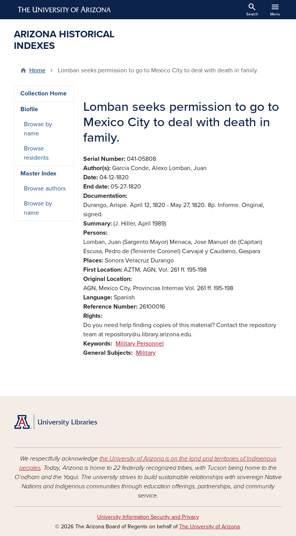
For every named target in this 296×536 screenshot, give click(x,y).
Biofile (29, 109)
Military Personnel (140, 343)
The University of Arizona (209, 526)
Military (146, 353)
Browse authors (45, 188)
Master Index (38, 173)
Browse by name (38, 128)
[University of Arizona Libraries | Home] (55, 421)
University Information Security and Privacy (148, 517)
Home (37, 70)
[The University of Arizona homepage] (64, 9)
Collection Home (43, 93)
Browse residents (36, 153)
